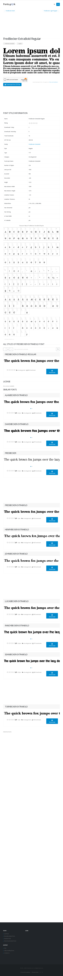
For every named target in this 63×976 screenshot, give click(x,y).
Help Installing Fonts (9, 950)
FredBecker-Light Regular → (51, 11)
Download (52, 372)
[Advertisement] (31, 25)
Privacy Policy (35, 972)
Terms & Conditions (25, 972)
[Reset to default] (58, 349)
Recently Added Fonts (9, 936)
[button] (31, 408)
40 (8, 349)
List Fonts (6, 933)
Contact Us (7, 953)
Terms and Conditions (53, 82)
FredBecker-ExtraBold (34, 144)
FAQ (5, 948)
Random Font (7, 938)
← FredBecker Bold (9, 11)
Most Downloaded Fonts (10, 941)
